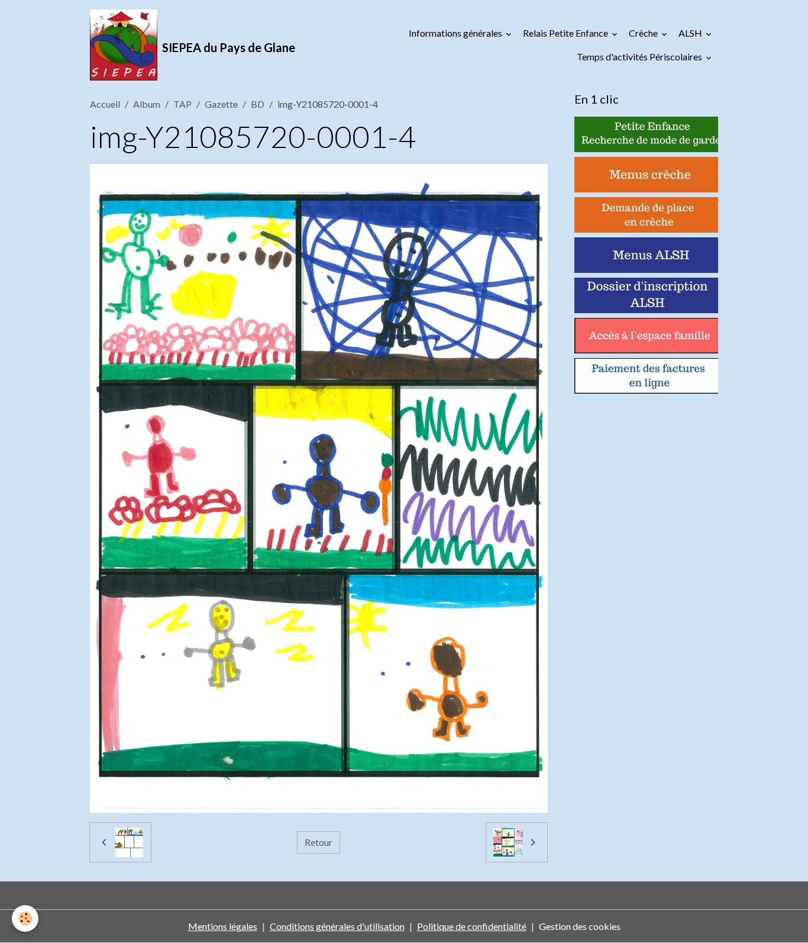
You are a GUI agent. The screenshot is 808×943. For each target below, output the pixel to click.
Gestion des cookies (579, 926)
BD (257, 104)
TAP (182, 104)
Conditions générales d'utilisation (337, 926)
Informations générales (456, 32)
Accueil (105, 104)
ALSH (691, 32)
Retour (318, 842)
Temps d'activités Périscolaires (640, 56)
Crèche (644, 32)
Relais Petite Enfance (566, 32)
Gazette (221, 104)
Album (146, 104)
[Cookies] (25, 918)
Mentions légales (222, 926)
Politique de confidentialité (471, 926)
